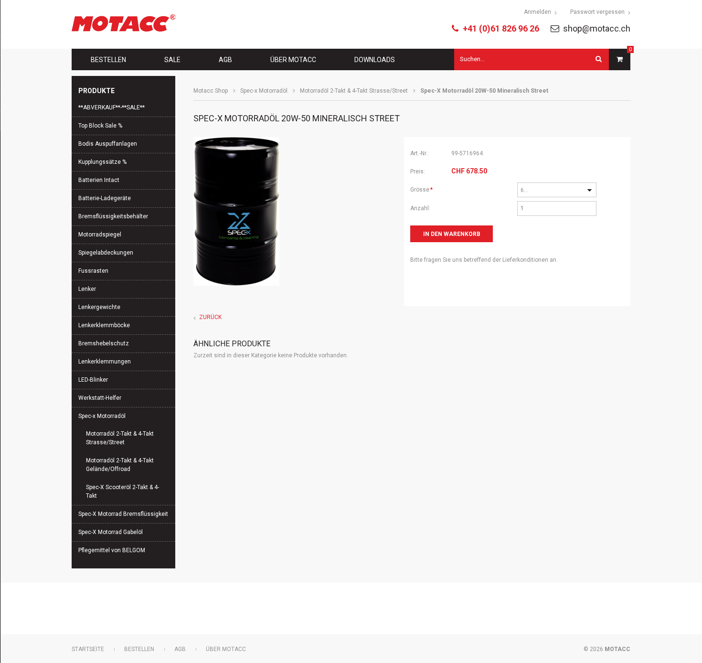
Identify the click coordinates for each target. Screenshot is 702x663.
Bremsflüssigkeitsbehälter (113, 216)
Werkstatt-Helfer (99, 398)
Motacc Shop (210, 90)
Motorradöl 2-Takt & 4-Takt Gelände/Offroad (120, 464)
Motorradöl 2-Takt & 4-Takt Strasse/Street (354, 90)
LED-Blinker (93, 379)
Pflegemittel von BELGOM (111, 550)
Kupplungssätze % (102, 162)
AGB (225, 60)
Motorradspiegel (99, 234)
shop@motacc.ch (596, 28)
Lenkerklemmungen (104, 361)
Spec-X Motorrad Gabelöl (110, 532)
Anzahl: (420, 208)
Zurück (210, 317)
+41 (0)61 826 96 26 (501, 28)
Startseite (88, 649)
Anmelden (537, 12)
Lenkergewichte (99, 307)
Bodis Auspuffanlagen (107, 143)
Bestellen (108, 60)
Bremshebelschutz (103, 343)
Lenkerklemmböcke (104, 325)
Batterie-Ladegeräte (104, 198)
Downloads (374, 60)
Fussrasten (93, 270)
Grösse (423, 189)
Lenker (87, 289)
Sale (172, 60)
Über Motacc (293, 60)
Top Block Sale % (100, 125)
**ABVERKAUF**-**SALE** (111, 107)
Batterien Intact (98, 180)
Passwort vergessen (597, 12)
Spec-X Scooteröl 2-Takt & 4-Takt (122, 491)
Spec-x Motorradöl (263, 90)
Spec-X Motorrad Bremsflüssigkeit (123, 514)
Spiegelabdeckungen (105, 252)
